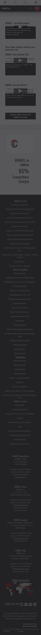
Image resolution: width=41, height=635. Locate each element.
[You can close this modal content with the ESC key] (20, 317)
